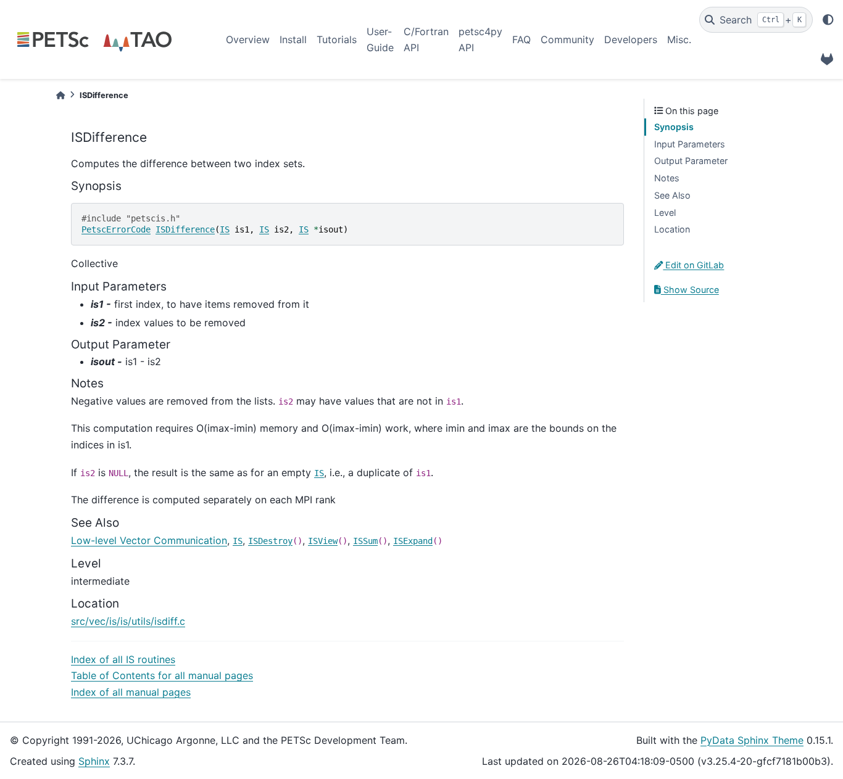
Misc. (679, 39)
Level (665, 212)
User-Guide (380, 39)
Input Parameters (689, 144)
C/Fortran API (426, 39)
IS (225, 229)
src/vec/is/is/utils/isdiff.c (128, 621)
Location (672, 229)
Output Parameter (691, 160)
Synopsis (674, 127)
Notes (666, 178)
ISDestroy (270, 541)
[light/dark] (828, 19)
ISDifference (185, 229)
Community (567, 39)
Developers (630, 39)
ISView (323, 541)
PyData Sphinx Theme (752, 740)
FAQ (521, 39)
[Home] (60, 95)
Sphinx (94, 761)
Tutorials (337, 39)
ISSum (365, 541)
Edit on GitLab (693, 265)
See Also (672, 195)
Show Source (690, 289)
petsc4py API (480, 39)
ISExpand (413, 541)
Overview (248, 39)
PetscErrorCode (116, 229)
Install (293, 39)
